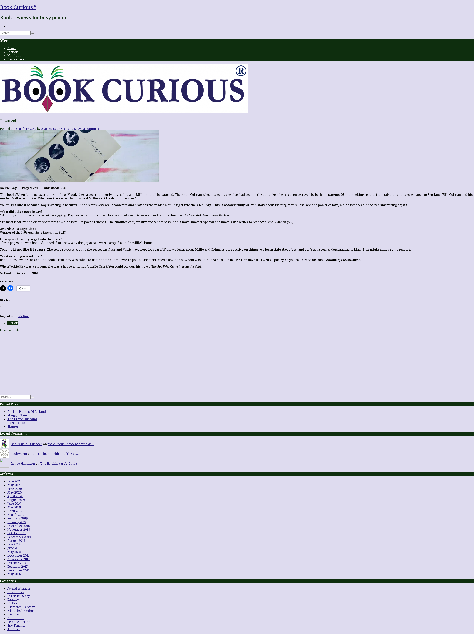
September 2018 (19, 537)
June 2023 (14, 481)
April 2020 (15, 496)
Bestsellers (15, 59)
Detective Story (18, 596)
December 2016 (18, 570)
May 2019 (14, 507)
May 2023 (14, 485)
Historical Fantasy (21, 607)
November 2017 (18, 559)
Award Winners (19, 588)
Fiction (12, 52)
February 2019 (17, 518)
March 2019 (15, 515)
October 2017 (16, 563)
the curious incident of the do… (71, 444)
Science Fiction (18, 622)
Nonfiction (15, 55)
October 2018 (16, 533)
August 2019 (16, 500)
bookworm (19, 454)
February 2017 (17, 566)
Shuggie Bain (17, 415)
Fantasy (13, 599)
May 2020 (14, 492)
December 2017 (18, 555)
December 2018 (18, 526)
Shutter (12, 426)
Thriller (13, 629)
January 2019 (16, 522)
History (13, 614)
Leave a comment (87, 128)
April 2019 (14, 511)
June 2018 (14, 548)
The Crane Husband (22, 419)
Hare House (16, 423)
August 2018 (16, 540)
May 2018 (14, 552)
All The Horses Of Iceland (26, 411)
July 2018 (13, 544)
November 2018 (18, 529)
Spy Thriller (16, 625)
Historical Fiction (20, 611)
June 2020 (14, 489)
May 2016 (14, 574)
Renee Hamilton (23, 463)
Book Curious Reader (26, 444)
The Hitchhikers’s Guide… (59, 463)
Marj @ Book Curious (57, 128)
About (11, 48)
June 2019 (14, 503)
